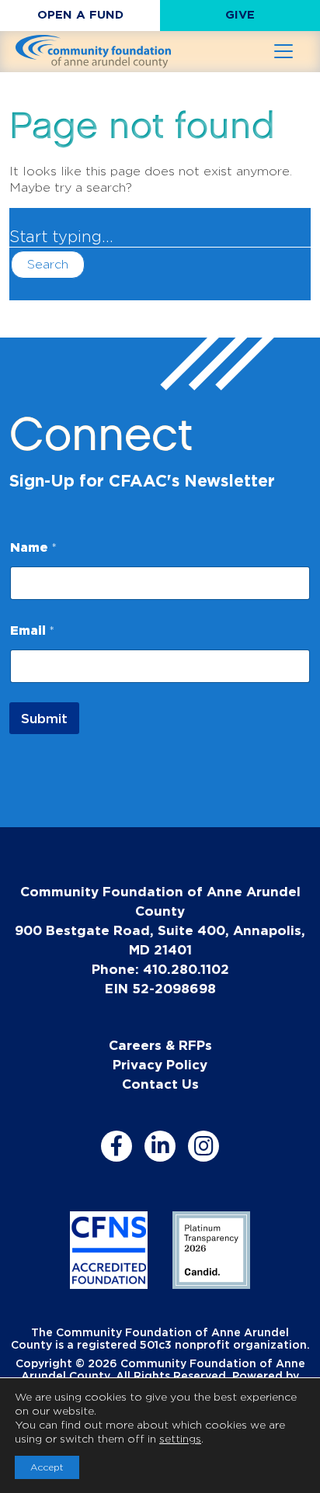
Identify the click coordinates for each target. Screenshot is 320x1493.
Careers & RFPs (160, 1044)
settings (180, 1438)
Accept (47, 1467)
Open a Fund (80, 14)
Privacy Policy (160, 1064)
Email (32, 630)
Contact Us (160, 1083)
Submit (44, 718)
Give (240, 14)
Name (33, 547)
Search (47, 264)
